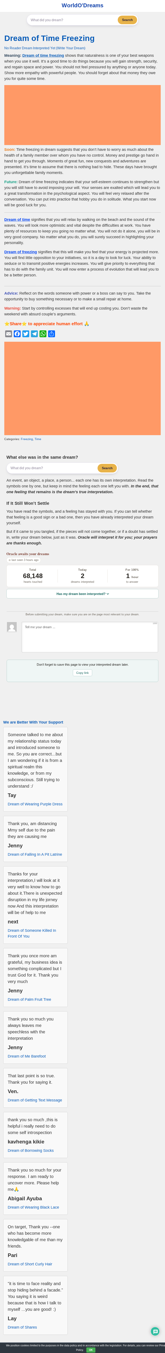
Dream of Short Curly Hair (30, 1264)
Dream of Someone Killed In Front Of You (32, 933)
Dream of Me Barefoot (27, 1056)
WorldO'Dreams (82, 5)
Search (127, 20)
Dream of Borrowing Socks (31, 1150)
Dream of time (17, 219)
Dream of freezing (20, 252)
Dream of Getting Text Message (35, 1100)
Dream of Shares (22, 1327)
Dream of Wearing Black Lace (33, 1207)
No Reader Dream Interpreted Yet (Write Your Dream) (44, 48)
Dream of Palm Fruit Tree (29, 999)
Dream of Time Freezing (49, 38)
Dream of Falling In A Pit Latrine (35, 854)
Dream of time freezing (43, 55)
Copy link (82, 672)
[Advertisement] (82, 115)
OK (91, 1350)
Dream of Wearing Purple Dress (35, 804)
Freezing (27, 439)
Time (38, 439)
